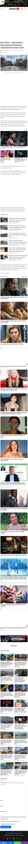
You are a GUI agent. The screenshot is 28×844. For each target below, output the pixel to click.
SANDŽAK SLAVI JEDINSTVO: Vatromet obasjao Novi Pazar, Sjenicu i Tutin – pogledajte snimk (6, 710)
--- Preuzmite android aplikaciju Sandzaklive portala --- (14, 72)
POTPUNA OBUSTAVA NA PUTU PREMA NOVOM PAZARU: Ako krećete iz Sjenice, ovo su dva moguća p (21, 711)
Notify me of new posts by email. (8, 824)
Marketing (22, 835)
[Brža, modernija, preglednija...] (14, 638)
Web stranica (3, 811)
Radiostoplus (6, 273)
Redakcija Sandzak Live (5, 50)
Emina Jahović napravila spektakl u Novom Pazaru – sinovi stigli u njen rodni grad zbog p (6, 694)
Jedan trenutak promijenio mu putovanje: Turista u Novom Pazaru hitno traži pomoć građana (6, 772)
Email (1, 805)
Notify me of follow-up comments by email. (11, 821)
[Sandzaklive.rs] (14, 9)
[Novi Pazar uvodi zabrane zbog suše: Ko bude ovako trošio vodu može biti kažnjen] (6, 735)
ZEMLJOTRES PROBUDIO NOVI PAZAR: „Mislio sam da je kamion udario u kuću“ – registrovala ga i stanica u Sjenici (18, 250)
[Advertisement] (14, 25)
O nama (17, 835)
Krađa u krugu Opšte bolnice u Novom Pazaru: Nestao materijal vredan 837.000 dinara (18, 235)
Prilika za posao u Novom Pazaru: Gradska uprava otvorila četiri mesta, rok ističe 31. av (20, 694)
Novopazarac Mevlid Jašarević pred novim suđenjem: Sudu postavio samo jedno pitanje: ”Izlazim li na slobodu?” (18, 257)
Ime (1, 800)
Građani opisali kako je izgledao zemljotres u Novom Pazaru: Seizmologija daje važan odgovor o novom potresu (18, 242)
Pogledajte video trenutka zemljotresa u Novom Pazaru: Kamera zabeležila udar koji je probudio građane (17, 220)
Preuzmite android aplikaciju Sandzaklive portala (14, 634)
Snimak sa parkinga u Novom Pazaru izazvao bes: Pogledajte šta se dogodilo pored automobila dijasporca (17, 227)
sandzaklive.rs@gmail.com (9, 835)
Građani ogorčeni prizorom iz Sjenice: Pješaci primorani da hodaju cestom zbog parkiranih (21, 772)
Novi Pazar (14, 645)
